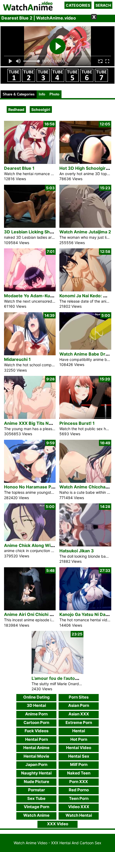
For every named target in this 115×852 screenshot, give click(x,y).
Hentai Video (78, 747)
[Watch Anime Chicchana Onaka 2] (85, 481)
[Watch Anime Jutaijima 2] (85, 226)
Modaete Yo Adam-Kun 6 (30, 295)
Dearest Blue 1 (19, 168)
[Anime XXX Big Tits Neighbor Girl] (30, 417)
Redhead (16, 109)
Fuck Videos (36, 730)
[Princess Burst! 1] (85, 417)
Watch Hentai (79, 815)
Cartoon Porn (36, 722)
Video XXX (78, 806)
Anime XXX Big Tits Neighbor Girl (39, 423)
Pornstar (36, 789)
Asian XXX (78, 713)
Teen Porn (79, 798)
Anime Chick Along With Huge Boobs (43, 545)
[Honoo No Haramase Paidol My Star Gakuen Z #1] (30, 481)
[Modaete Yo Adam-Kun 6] (30, 290)
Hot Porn (78, 739)
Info (42, 94)
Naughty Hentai (36, 773)
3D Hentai (36, 705)
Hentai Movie (36, 756)
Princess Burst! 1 (77, 423)
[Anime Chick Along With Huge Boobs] (30, 539)
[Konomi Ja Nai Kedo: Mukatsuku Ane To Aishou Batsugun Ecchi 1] (85, 290)
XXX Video (57, 823)
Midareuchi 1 (17, 359)
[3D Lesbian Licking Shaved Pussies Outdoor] (30, 226)
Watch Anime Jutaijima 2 (85, 231)
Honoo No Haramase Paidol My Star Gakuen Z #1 (54, 486)
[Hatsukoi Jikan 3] (85, 545)
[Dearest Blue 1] (30, 162)
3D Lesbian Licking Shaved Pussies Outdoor (50, 231)
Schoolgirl (40, 109)
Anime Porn (36, 713)
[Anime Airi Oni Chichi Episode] (30, 609)
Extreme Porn (79, 722)
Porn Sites (79, 697)
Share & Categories (18, 94)
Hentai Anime (36, 747)
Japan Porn (36, 764)
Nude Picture (36, 781)
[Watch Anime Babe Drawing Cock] (85, 348)
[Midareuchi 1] (30, 354)
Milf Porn (78, 764)
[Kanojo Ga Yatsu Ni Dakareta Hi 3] (85, 609)
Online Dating (36, 697)
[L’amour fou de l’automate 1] (57, 672)
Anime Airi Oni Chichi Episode (35, 614)
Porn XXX (78, 781)
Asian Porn (78, 705)
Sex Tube (36, 798)
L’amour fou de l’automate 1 (60, 678)
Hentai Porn (36, 739)
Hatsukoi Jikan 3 (76, 550)
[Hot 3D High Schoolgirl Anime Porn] (85, 162)
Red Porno (79, 789)
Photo (54, 94)
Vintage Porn (36, 806)
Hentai (78, 730)
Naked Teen (78, 773)
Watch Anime (36, 815)
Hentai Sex (78, 756)
